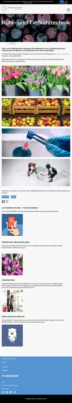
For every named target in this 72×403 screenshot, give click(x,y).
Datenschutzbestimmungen (11, 385)
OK (62, 1)
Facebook (5, 367)
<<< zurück (11, 43)
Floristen (59, 54)
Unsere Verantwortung (9, 359)
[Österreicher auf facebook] (3, 201)
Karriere (4, 362)
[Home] (12, 10)
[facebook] (7, 393)
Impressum (5, 389)
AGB (3, 382)
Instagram (5, 370)
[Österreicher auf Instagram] (6, 201)
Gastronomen (6, 56)
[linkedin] (11, 393)
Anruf (13, 197)
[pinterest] (15, 393)
